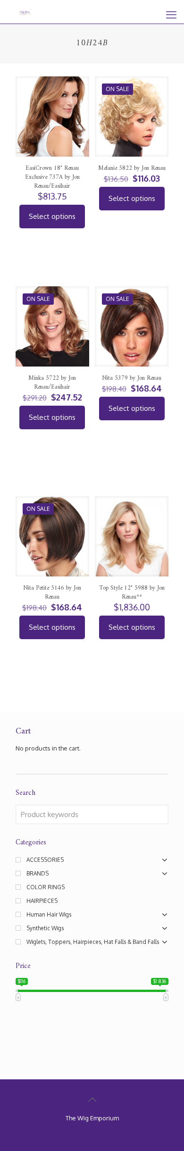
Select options (52, 216)
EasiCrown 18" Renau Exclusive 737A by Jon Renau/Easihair (52, 177)
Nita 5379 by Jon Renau (131, 378)
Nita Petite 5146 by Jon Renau (52, 592)
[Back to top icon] (92, 1099)
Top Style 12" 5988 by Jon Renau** (132, 592)
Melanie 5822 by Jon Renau (132, 168)
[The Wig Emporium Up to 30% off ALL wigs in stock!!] (26, 12)
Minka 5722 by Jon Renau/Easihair (52, 382)
